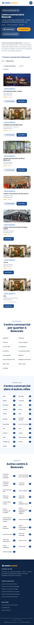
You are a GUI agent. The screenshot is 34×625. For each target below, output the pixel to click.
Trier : (3, 61)
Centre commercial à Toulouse (10, 591)
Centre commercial (12, 25)
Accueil (3, 25)
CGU (11, 618)
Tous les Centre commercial (10, 605)
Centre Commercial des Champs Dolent (15, 228)
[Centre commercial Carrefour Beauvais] (17, 147)
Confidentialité (16, 618)
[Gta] (17, 284)
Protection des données (27, 618)
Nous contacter (6, 610)
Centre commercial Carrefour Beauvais (14, 159)
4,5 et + (6, 69)
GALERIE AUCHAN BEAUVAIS (13, 125)
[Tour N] (17, 251)
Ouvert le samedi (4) (11, 34)
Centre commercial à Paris (9, 584)
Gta (4, 296)
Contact (20, 620)
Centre (11, 3)
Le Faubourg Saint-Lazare (12, 91)
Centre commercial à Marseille (10, 586)
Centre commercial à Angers (10, 589)
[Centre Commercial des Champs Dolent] (17, 216)
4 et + (22, 66)
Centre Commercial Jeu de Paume (15, 194)
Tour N (5, 262)
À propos (14, 620)
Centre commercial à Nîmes (10, 597)
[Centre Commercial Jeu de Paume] (17, 182)
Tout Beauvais (9, 29)
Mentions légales (4, 618)
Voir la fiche (21, 101)
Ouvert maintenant (10, 66)
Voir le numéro (10, 101)
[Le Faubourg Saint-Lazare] (17, 80)
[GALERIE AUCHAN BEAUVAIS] (17, 113)
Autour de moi (24, 29)
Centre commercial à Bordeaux (11, 594)
